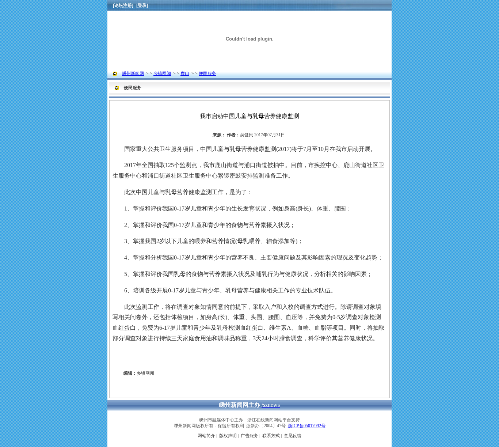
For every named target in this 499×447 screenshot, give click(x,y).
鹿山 (184, 73)
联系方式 (271, 435)
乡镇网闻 (162, 73)
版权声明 (228, 435)
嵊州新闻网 (133, 73)
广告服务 (249, 435)
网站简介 (206, 435)
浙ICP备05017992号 (306, 425)
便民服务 (207, 73)
